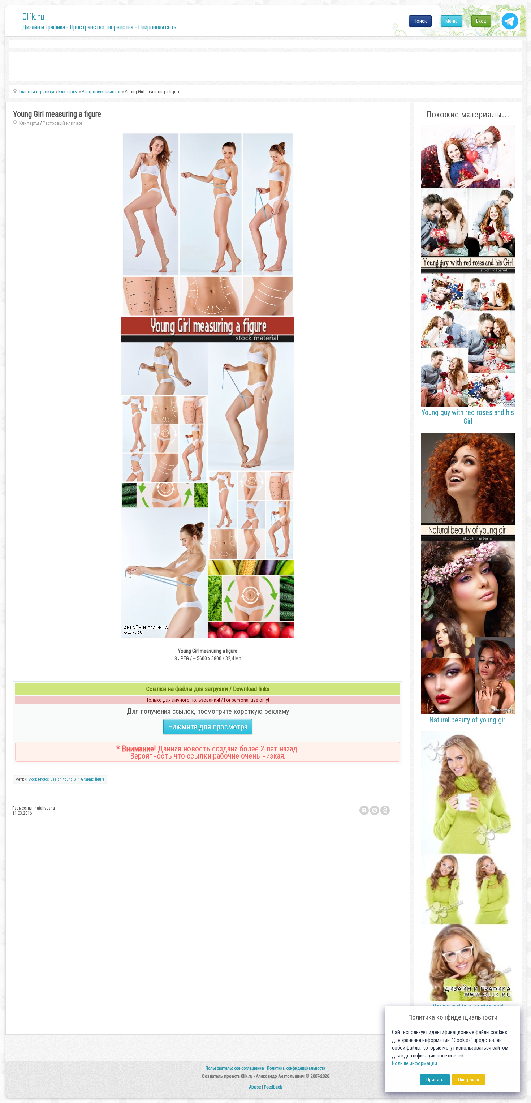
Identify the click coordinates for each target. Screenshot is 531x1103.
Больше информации (414, 1063)
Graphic (87, 779)
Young (68, 779)
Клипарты (29, 123)
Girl (77, 779)
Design (56, 779)
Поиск (420, 21)
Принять (435, 1079)
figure (99, 779)
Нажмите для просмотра (207, 726)
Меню (451, 21)
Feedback (273, 1087)
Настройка (468, 1079)
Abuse (255, 1087)
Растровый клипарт (62, 123)
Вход (481, 21)
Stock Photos (39, 779)
